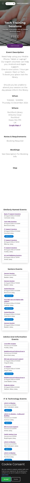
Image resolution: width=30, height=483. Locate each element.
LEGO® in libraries (9, 403)
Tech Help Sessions (10, 221)
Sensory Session (9, 273)
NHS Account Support (11, 426)
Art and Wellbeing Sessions (13, 255)
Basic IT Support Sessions (12, 214)
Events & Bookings (22, 3)
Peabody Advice (9, 385)
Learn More (5, 474)
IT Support (7, 366)
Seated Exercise (9, 288)
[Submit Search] (14, 3)
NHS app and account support (13, 359)
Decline (16, 479)
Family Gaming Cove (10, 434)
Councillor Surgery (10, 343)
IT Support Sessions (10, 229)
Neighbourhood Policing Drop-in (14, 351)
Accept (6, 479)
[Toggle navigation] (2, 3)
